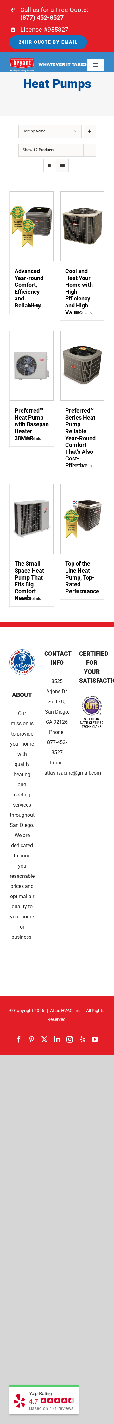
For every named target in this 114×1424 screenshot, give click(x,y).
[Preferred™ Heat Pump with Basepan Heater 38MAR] (32, 366)
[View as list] (62, 165)
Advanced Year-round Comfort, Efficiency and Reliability (29, 288)
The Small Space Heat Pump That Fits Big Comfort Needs (29, 580)
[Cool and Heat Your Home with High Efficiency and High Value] (82, 226)
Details (35, 306)
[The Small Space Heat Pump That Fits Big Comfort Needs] (32, 519)
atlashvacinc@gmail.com (72, 773)
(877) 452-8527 (42, 17)
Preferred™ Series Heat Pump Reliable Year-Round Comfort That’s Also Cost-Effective (80, 438)
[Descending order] (90, 131)
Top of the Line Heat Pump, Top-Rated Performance (82, 577)
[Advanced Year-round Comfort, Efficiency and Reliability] (32, 226)
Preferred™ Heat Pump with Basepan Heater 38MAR (32, 424)
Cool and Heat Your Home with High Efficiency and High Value (79, 292)
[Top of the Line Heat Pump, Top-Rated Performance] (82, 519)
